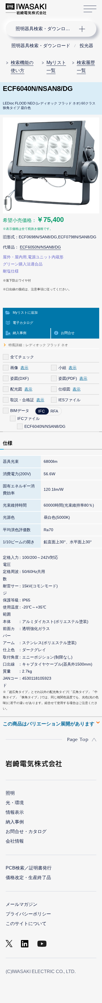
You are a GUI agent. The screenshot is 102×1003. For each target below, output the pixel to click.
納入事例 (19, 333)
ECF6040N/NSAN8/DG (44, 426)
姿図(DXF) (19, 378)
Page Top (77, 739)
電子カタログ (23, 323)
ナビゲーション (45, 29)
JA (57, 6)
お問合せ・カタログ (26, 831)
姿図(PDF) (67, 378)
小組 (62, 367)
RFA (54, 411)
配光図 (16, 389)
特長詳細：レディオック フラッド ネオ (38, 345)
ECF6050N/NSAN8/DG (40, 247)
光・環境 (15, 802)
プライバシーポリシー (28, 914)
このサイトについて (26, 923)
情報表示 (15, 812)
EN (65, 6)
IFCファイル (28, 418)
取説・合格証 (22, 400)
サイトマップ (90, 9)
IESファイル (69, 400)
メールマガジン (21, 904)
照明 (10, 793)
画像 (14, 367)
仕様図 (64, 389)
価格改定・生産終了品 (28, 877)
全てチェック (22, 357)
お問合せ (68, 333)
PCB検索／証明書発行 (29, 867)
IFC (41, 411)
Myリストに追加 (25, 313)
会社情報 (15, 841)
